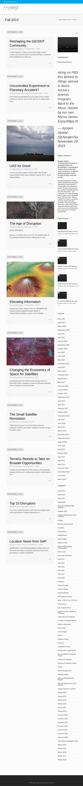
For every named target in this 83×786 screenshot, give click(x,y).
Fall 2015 (61, 567)
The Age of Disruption (25, 223)
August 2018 (62, 378)
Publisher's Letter (64, 647)
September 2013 (64, 472)
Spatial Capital (63, 674)
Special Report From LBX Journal (67, 684)
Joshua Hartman (18, 49)
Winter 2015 (62, 748)
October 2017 (62, 393)
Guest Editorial (63, 593)
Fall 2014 (61, 563)
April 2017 (61, 405)
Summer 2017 (63, 730)
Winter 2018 (62, 760)
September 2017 (64, 397)
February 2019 (63, 375)
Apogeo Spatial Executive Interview (67, 515)
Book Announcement (65, 524)
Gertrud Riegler (17, 305)
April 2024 (61, 322)
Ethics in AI (62, 552)
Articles (60, 520)
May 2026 (61, 319)
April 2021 (61, 337)
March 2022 (62, 326)
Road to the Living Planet (67, 650)
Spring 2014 (62, 696)
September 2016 (64, 416)
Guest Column (63, 589)
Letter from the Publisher (66, 617)
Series (60, 667)
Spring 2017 (62, 707)
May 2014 (61, 461)
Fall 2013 (61, 559)
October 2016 (62, 412)
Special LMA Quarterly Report (66, 679)
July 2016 (61, 419)
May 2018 (61, 382)
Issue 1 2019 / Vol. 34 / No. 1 (68, 600)
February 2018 (63, 386)
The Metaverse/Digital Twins (68, 741)
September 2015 (64, 438)
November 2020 (63, 345)
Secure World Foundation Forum (67, 655)
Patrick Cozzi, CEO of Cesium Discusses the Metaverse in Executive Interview (68, 284)
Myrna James (17, 227)
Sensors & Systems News (67, 663)
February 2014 (63, 468)
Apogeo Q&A (62, 511)
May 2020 (61, 360)
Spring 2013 (62, 692)
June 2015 (61, 446)
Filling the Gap (63, 585)
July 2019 (61, 367)
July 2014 (61, 457)
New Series (62, 628)
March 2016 (62, 431)
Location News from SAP (28, 541)
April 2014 (61, 464)
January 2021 (63, 341)
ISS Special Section (65, 596)
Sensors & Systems (65, 659)
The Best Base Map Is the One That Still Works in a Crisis (68, 231)
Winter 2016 (62, 752)
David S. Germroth (64, 233)
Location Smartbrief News (67, 620)
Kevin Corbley (17, 377)
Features (61, 582)
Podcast (61, 643)
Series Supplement (64, 671)
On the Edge (62, 632)
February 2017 (63, 408)
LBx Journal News (64, 608)
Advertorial (61, 502)
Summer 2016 (63, 726)
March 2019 (62, 371)
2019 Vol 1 (61, 491)
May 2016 (61, 427)
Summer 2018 (63, 733)
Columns (61, 528)
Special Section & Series (67, 689)
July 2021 (61, 334)
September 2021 (64, 330)
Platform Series (63, 639)
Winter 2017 (62, 756)
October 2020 (62, 349)
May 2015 (61, 449)
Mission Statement (64, 624)
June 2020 (61, 356)
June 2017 (61, 401)
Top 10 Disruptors (23, 503)
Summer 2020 (63, 737)
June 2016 (61, 423)
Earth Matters (62, 539)
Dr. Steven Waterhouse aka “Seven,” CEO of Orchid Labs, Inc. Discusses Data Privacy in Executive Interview (68, 301)
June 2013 (61, 475)
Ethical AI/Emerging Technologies (65, 547)
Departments (62, 535)
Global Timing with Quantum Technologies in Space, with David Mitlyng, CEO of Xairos (68, 266)
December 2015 (63, 434)
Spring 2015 (62, 700)
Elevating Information (25, 302)
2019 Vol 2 (61, 495)
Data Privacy (62, 531)
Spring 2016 (62, 704)
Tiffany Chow (16, 169)
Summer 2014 (63, 719)
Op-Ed (60, 635)
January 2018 (63, 390)
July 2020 (61, 352)
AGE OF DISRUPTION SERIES (66, 506)
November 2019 (63, 364)
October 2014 (62, 453)
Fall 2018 (61, 578)
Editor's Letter (63, 543)
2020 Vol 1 (61, 498)
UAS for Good (20, 166)
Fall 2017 (61, 574)
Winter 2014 (62, 745)
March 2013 (62, 479)
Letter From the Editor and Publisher (67, 612)
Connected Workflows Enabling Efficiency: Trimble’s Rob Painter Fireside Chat (68, 249)
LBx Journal (62, 604)
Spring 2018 (62, 711)
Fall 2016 (61, 570)
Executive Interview (65, 555)
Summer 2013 (63, 715)
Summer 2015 (63, 722)
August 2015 (62, 442)
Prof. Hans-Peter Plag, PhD (22, 93)
